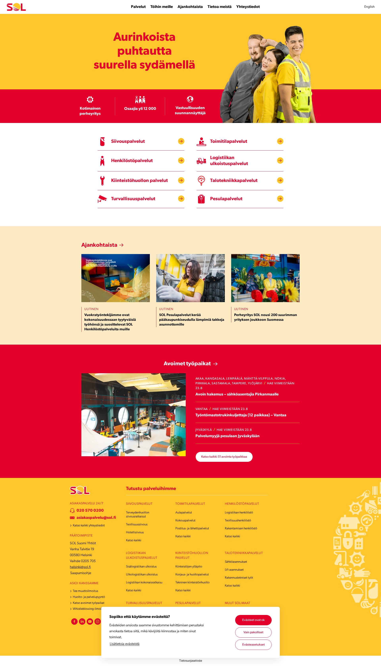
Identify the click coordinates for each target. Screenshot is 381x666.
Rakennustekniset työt (239, 577)
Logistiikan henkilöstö (239, 512)
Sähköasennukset (236, 562)
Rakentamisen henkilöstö (241, 528)
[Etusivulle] (16, 7)
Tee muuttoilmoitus (85, 591)
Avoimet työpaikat (187, 364)
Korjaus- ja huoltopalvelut (192, 574)
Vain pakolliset (253, 632)
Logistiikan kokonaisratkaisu (144, 582)
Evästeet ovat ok (253, 620)
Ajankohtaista (99, 245)
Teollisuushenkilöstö (238, 520)
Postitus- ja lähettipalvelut (192, 528)
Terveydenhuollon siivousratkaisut (137, 514)
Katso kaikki (133, 540)
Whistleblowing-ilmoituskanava (93, 609)
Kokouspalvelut (185, 520)
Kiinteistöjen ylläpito (188, 566)
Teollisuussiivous (136, 524)
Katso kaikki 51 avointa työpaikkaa (224, 456)
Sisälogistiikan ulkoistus (141, 566)
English (369, 7)
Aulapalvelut (183, 512)
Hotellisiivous (135, 532)
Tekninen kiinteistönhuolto (192, 582)
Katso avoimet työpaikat (88, 603)
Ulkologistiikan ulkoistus (142, 574)
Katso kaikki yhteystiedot (89, 525)
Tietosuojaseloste (190, 660)
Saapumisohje (80, 573)
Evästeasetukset (253, 644)
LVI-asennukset (234, 569)
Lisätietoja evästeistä (125, 644)
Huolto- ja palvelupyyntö (89, 597)
